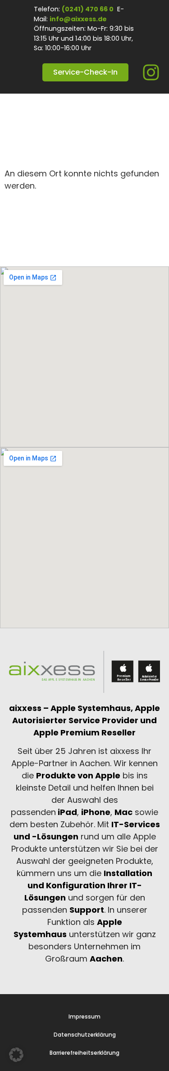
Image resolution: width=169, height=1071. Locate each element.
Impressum (84, 1016)
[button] (16, 1054)
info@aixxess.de (78, 19)
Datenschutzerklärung (85, 1034)
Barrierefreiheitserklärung (84, 1053)
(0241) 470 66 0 (88, 9)
